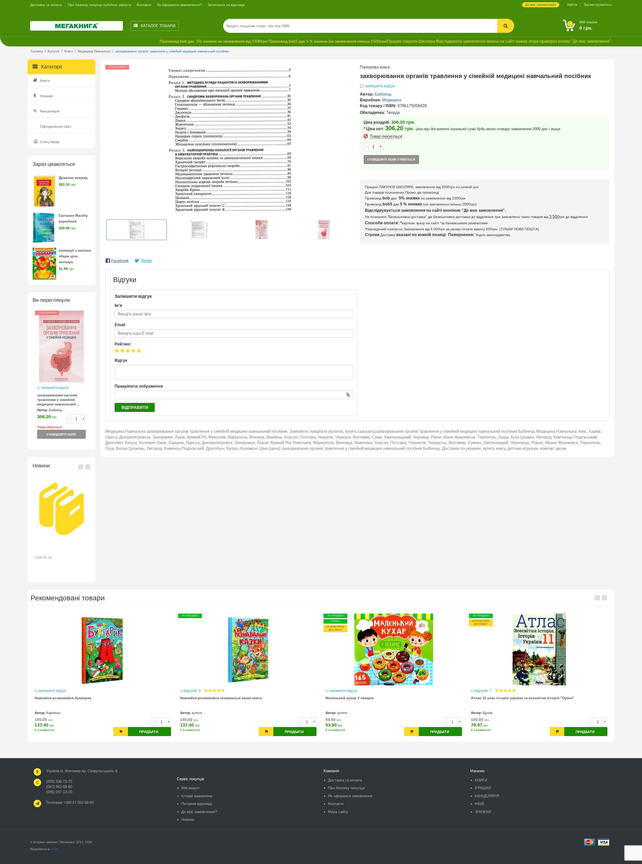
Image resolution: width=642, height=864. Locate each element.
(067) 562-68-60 (59, 786)
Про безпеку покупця (346, 788)
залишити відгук (55, 387)
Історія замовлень (196, 796)
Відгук (121, 360)
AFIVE (54, 849)
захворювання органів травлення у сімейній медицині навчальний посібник (57, 400)
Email (120, 325)
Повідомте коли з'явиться (62, 436)
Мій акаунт (190, 788)
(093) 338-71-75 (59, 781)
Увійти (572, 5)
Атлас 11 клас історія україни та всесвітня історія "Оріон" (377, 698)
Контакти (144, 5)
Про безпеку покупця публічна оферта (99, 5)
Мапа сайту (338, 812)
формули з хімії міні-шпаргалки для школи (509, 698)
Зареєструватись (598, 5)
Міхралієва (491, 713)
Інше (480, 804)
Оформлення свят (55, 126)
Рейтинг (123, 344)
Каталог (158, 26)
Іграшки (46, 96)
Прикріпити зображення (139, 386)
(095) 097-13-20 (59, 792)
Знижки (483, 812)
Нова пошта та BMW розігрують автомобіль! (58, 548)
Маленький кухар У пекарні (204, 698)
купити (51, 713)
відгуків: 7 (338, 690)
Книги (45, 81)
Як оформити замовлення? (179, 5)
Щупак (342, 713)
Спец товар (49, 142)
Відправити (134, 407)
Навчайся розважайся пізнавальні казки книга (75, 698)
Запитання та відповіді (226, 5)
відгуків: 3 (47, 690)
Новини (187, 819)
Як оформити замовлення (350, 796)
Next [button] (87, 466)
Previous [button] (80, 466)
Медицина (391, 100)
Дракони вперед (73, 178)
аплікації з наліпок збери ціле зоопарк (75, 256)
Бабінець (55, 410)
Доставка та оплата (46, 5)
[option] (61, 377)
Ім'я (118, 305)
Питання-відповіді (196, 804)
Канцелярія (49, 111)
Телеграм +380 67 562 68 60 (70, 802)
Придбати (148, 732)
